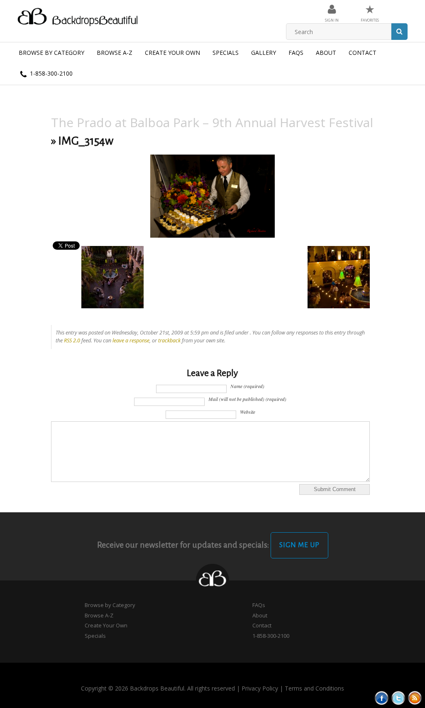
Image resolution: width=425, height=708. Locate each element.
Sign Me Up (299, 545)
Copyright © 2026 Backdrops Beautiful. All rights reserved (158, 688)
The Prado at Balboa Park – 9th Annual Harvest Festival (212, 122)
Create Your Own (172, 53)
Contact (362, 53)
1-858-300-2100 (50, 73)
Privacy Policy (260, 688)
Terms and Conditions (314, 688)
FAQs (295, 53)
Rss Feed (415, 698)
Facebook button (382, 698)
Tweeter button (398, 698)
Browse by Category (51, 53)
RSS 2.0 (72, 340)
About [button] (326, 53)
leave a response (130, 340)
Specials (225, 53)
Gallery (263, 53)
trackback (169, 340)
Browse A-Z (114, 53)
